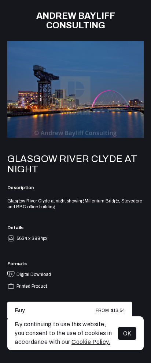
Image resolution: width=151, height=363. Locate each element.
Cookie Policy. (90, 342)
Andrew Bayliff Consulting (75, 20)
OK (127, 333)
